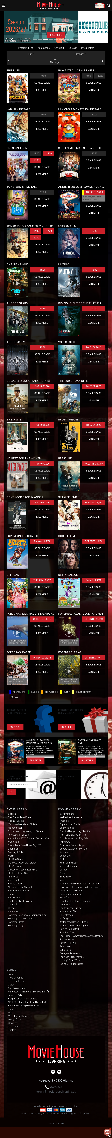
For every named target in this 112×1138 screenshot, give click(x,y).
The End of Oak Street (19, 873)
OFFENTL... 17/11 (94, 657)
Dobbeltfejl (13, 904)
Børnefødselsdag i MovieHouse (24, 1005)
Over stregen (66, 915)
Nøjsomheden (15, 827)
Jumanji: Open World (70, 960)
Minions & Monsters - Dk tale (22, 824)
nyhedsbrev (39, 1106)
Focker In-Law (67, 939)
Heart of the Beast (69, 862)
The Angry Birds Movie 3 (72, 957)
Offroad (12, 908)
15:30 (49, 153)
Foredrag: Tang (15, 925)
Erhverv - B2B (15, 995)
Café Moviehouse (17, 988)
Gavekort (59, 48)
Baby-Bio (12, 1009)
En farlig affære (67, 918)
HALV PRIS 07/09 (93, 463)
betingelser (51, 1106)
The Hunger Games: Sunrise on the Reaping (82, 936)
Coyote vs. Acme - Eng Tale (74, 838)
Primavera (65, 841)
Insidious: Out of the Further (22, 862)
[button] (12, 39)
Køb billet (56, 35)
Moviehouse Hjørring (18, 1016)
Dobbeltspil (13, 848)
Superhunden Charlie (18, 890)
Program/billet (25, 48)
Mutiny (11, 855)
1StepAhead (85, 1113)
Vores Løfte (14, 880)
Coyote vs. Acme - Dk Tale (73, 848)
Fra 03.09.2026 (93, 425)
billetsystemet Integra (63, 1113)
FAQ (10, 1012)
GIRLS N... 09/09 (93, 502)
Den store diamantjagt (71, 894)
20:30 (36, 237)
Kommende (44, 48)
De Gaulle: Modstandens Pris (22, 869)
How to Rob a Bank (69, 929)
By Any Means (15, 883)
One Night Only (15, 852)
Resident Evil (66, 852)
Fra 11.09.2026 (42, 502)
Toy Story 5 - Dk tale (18, 834)
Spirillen (12, 813)
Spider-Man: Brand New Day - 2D (24, 845)
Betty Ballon (14, 911)
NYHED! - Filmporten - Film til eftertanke (28, 1002)
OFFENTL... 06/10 (42, 619)
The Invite (13, 876)
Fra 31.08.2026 (42, 386)
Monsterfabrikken (68, 866)
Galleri (11, 984)
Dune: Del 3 (65, 950)
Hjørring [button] (52, 4)
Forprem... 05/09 (42, 541)
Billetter (35, 760)
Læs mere (42, 90)
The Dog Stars (15, 859)
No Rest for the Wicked (20, 887)
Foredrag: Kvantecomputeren (23, 918)
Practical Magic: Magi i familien (75, 831)
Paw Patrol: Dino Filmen (20, 817)
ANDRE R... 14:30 (94, 192)
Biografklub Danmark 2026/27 (23, 998)
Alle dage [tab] (55, 61)
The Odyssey (14, 866)
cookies (74, 1106)
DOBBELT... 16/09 (94, 541)
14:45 (36, 231)
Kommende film (16, 981)
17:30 (49, 231)
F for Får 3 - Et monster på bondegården (80, 887)
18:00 (36, 160)
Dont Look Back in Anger (20, 901)
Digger (63, 873)
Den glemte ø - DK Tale (71, 890)
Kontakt (73, 48)
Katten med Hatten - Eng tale (74, 925)
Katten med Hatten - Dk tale (74, 922)
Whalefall (64, 897)
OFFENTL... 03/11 (42, 657)
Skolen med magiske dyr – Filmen (25, 831)
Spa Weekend (15, 897)
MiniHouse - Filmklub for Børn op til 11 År (28, 991)
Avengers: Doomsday (71, 953)
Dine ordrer (13, 1026)
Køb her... (66, 727)
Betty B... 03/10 (94, 580)
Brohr (62, 859)
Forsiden (12, 974)
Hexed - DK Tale (68, 943)
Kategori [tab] (80, 54)
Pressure (12, 894)
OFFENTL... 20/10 (94, 619)
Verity (62, 880)
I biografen (14, 1019)
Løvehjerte (65, 904)
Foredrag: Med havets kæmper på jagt (27, 915)
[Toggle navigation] (108, 5)
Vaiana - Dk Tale (16, 820)
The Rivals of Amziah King (73, 834)
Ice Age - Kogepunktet (71, 964)
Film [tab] (30, 54)
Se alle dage (42, 82)
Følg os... (15, 727)
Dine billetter (87, 48)
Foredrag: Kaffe (16, 922)
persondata (64, 1106)
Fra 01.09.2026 (93, 347)
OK (11, 791)
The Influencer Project (71, 908)
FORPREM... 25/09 (42, 580)
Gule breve (65, 946)
